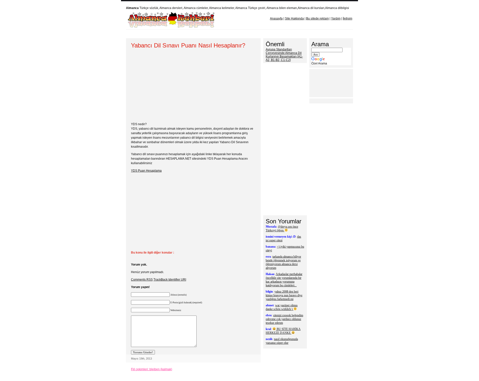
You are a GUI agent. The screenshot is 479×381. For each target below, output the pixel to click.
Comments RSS (142, 279)
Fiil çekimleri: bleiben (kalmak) (151, 369)
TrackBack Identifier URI (169, 279)
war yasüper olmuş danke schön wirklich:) (282, 307)
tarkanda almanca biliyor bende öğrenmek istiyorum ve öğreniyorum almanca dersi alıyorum (283, 262)
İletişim (347, 18)
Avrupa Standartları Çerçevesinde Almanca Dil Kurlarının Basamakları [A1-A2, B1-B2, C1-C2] (284, 55)
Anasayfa (276, 18)
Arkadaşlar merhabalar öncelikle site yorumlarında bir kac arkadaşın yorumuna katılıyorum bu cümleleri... (284, 279)
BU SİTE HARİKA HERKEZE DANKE (283, 331)
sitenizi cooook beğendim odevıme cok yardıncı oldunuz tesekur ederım (284, 319)
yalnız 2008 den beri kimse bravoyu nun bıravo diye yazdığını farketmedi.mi (284, 295)
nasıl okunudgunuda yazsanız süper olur (282, 341)
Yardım (336, 18)
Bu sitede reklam (317, 18)
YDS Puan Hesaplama (146, 170)
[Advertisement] (222, 34)
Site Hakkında (294, 18)
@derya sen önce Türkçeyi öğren (282, 228)
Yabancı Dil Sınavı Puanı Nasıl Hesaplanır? (188, 45)
